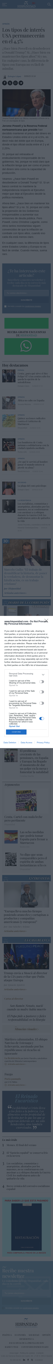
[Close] (47, 621)
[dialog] (26, 682)
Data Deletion (10, 742)
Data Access (26, 742)
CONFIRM (16, 732)
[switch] (41, 681)
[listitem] (26, 675)
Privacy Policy (43, 742)
